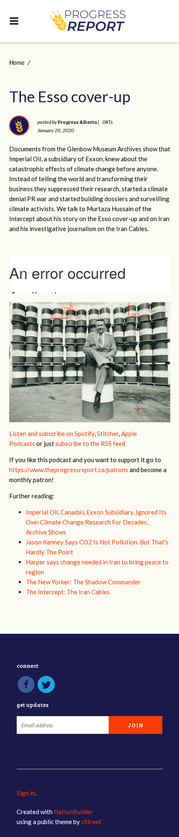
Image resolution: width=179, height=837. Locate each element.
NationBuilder (73, 811)
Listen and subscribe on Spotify (51, 433)
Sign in (26, 793)
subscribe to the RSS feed (90, 443)
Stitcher (108, 433)
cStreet (91, 821)
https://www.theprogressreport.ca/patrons (68, 469)
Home (17, 62)
